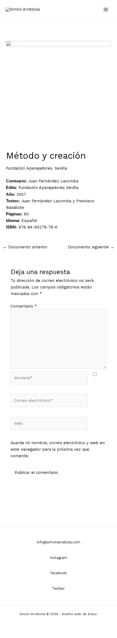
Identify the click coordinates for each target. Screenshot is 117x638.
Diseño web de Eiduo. (80, 614)
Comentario (24, 306)
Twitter (58, 588)
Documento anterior (25, 247)
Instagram (58, 558)
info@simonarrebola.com (58, 542)
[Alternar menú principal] (106, 9)
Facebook (58, 573)
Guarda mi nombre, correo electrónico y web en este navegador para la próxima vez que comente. (58, 449)
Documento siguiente (91, 247)
